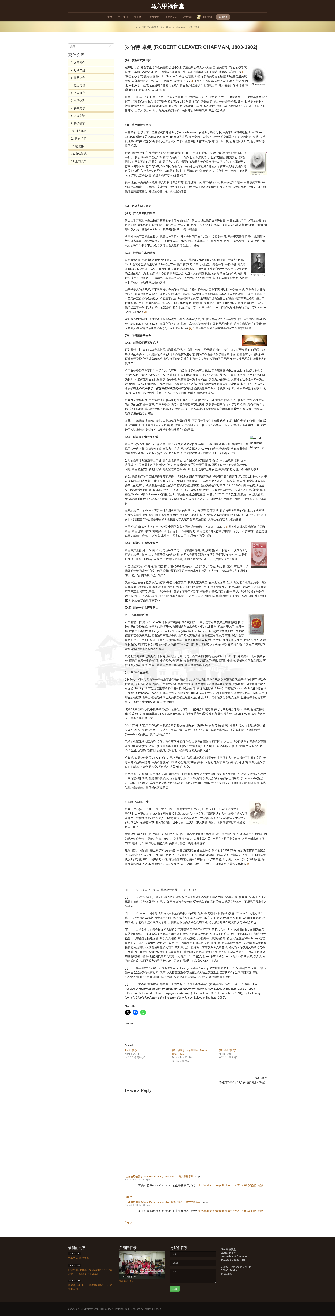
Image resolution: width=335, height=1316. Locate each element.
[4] (190, 328)
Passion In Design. (152, 1309)
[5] (226, 526)
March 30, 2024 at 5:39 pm (137, 1179)
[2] (191, 80)
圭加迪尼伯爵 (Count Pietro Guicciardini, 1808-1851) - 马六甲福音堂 (163, 1202)
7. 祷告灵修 (78, 108)
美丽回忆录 (171, 17)
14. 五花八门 (79, 161)
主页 (109, 17)
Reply (128, 1196)
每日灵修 (223, 17)
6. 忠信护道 (78, 100)
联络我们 (188, 17)
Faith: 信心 (131, 1050)
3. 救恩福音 (78, 77)
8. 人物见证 (78, 115)
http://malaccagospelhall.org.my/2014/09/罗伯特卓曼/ (230, 1185)
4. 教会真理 (78, 85)
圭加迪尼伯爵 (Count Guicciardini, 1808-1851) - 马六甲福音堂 (159, 1176)
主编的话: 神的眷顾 (78, 1258)
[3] (145, 311)
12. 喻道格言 (79, 146)
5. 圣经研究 (78, 92)
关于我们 (123, 17)
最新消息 (154, 17)
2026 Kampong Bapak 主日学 (132, 1277)
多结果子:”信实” (227, 1050)
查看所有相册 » (126, 1281)
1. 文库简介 (78, 62)
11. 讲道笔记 (78, 138)
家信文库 (207, 17)
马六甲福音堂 (167, 6)
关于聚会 (139, 17)
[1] (243, 71)
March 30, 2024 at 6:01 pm (137, 1205)
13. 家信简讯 (79, 153)
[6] (248, 863)
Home (138, 27)
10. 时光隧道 (79, 130)
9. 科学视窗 (78, 123)
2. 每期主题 (78, 70)
